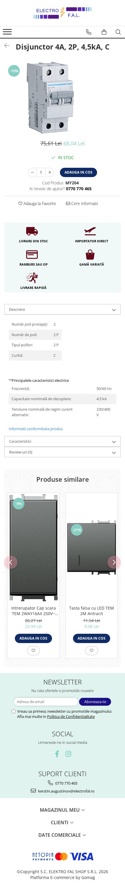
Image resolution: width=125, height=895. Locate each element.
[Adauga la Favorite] (33, 650)
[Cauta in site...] (118, 32)
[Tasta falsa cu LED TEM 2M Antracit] (91, 547)
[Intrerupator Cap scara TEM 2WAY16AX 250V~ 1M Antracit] (33, 547)
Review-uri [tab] (20, 452)
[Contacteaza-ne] (88, 32)
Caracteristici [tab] (20, 441)
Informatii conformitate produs (36, 428)
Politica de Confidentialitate (71, 716)
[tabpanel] (62, 97)
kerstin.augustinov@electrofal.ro (65, 791)
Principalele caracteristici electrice (40, 380)
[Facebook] (57, 754)
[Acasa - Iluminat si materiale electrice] (62, 13)
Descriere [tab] (17, 309)
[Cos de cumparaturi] (104, 32)
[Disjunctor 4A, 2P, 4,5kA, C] (62, 97)
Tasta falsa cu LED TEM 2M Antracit (91, 610)
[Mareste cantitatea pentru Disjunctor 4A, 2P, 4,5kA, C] (49, 172)
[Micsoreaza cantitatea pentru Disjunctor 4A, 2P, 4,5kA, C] (32, 172)
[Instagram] (68, 754)
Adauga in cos (78, 172)
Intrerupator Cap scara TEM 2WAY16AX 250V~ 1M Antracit (33, 610)
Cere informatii (84, 203)
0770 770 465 (65, 783)
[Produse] (8, 33)
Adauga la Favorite (39, 203)
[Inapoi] (4, 46)
